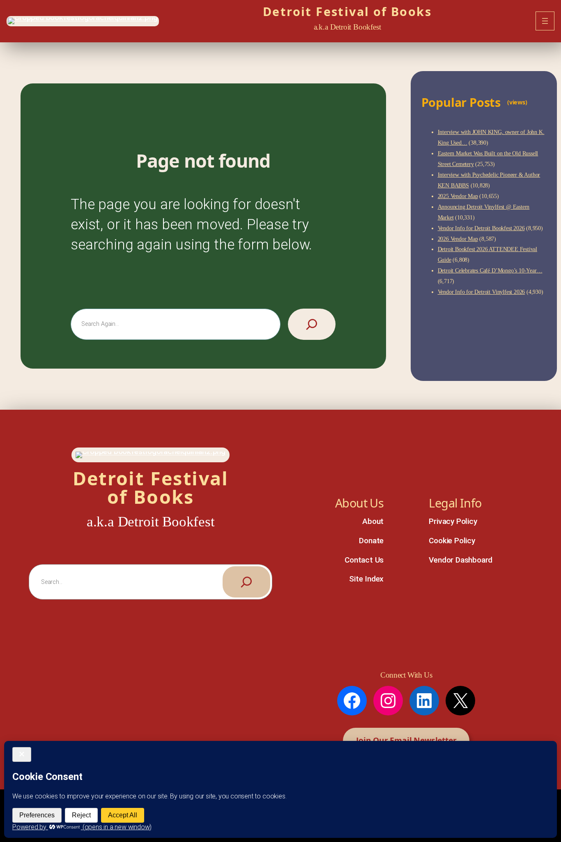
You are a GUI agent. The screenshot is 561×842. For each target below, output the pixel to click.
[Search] (312, 324)
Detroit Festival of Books (347, 11)
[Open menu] (545, 21)
